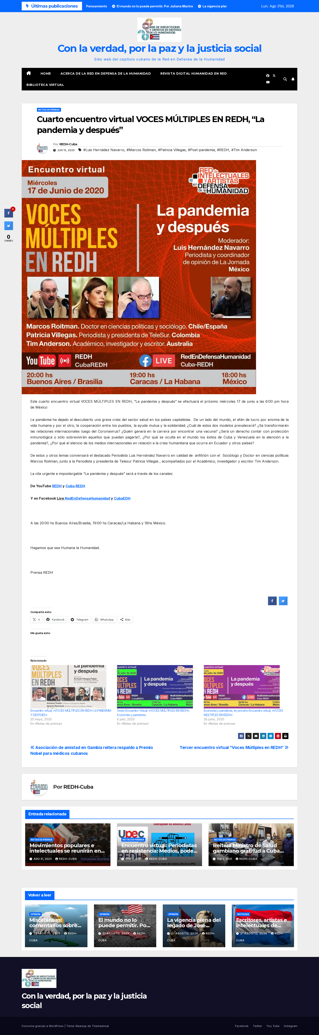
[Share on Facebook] (272, 604)
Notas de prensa (49, 109)
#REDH (223, 150)
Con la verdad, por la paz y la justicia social (160, 48)
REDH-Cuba (68, 144)
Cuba (75, 486)
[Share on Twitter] (283, 604)
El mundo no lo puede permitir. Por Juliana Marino (123, 925)
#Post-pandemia (201, 150)
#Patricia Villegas (172, 150)
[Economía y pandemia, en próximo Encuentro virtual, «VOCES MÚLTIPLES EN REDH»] (245, 686)
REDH (57, 486)
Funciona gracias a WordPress (43, 1026)
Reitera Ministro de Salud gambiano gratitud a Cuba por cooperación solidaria (246, 850)
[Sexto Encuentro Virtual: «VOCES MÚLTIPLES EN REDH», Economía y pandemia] (158, 686)
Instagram (290, 1026)
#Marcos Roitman (141, 150)
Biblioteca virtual (45, 85)
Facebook (241, 1026)
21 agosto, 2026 (47, 933)
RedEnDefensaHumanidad (87, 498)
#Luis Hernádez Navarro (103, 150)
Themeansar (100, 1026)
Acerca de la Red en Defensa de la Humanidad (106, 73)
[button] (285, 79)
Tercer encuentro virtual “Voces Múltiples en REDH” (232, 747)
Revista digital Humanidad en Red (193, 73)
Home (46, 73)
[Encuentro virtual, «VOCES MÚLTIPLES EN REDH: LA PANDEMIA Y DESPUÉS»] (71, 686)
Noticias (243, 914)
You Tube (273, 1026)
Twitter (257, 1026)
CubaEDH (122, 498)
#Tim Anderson (244, 150)
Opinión (35, 914)
